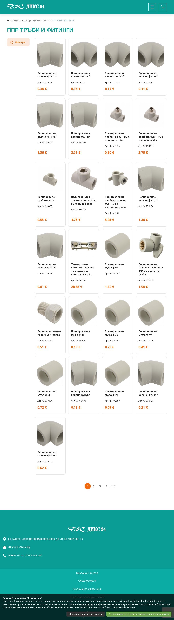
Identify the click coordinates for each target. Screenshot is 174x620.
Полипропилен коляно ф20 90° (148, 74)
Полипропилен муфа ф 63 (114, 266)
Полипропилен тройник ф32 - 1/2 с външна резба (117, 137)
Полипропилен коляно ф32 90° (80, 74)
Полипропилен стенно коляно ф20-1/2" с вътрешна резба (151, 269)
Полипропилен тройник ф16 (46, 198)
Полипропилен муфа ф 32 (114, 333)
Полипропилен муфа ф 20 (114, 393)
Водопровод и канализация (36, 20)
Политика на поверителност (85, 614)
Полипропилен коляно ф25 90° (114, 74)
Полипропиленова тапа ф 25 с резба (49, 333)
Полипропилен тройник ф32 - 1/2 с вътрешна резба (83, 200)
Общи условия (87, 580)
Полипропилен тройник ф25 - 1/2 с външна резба (150, 137)
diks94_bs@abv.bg (19, 547)
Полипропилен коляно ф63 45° (80, 135)
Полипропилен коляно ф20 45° (80, 393)
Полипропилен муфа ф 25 (80, 333)
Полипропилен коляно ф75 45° (47, 135)
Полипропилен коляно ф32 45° (47, 74)
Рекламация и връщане (87, 588)
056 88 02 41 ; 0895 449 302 (25, 555)
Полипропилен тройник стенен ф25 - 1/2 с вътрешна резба (115, 202)
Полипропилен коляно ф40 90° (47, 453)
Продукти (16, 20)
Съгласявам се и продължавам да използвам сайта (139, 614)
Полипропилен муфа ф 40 (147, 333)
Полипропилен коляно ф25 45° (148, 393)
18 (113, 486)
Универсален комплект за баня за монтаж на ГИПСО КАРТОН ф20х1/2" (82, 269)
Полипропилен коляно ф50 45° (148, 198)
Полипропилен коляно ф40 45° (47, 266)
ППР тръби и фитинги (63, 20)
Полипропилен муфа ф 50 (46, 393)
